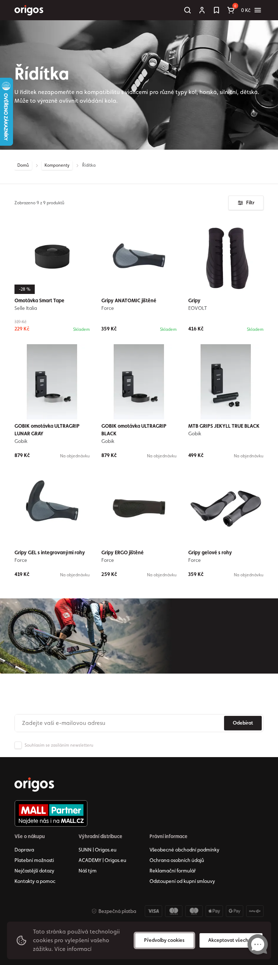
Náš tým (88, 871)
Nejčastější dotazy (34, 871)
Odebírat (243, 723)
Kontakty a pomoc (34, 881)
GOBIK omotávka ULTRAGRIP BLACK (134, 429)
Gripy (194, 300)
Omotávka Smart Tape (39, 300)
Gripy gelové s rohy (210, 552)
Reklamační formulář (172, 871)
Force (107, 308)
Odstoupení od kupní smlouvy (182, 881)
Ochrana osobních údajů (176, 860)
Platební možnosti (34, 860)
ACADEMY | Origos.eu (102, 860)
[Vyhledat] (187, 10)
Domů (23, 165)
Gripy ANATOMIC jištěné (128, 300)
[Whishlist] (216, 10)
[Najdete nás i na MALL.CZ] (51, 813)
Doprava (24, 850)
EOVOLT (197, 308)
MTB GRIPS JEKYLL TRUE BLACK (224, 426)
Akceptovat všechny (231, 940)
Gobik (21, 441)
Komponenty (57, 165)
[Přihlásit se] (202, 10)
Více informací (73, 948)
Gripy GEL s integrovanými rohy (49, 552)
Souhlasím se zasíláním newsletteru (59, 745)
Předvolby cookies (164, 940)
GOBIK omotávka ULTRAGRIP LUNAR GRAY (47, 429)
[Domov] (34, 784)
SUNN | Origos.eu (98, 850)
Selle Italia (25, 308)
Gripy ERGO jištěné (122, 552)
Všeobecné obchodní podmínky (184, 850)
